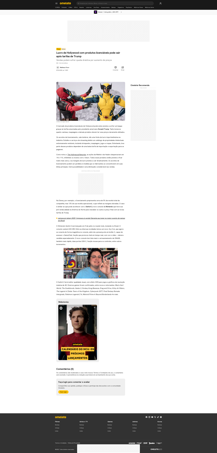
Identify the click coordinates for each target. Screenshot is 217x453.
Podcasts (64, 7)
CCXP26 (57, 7)
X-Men (70, 7)
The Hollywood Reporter (76, 154)
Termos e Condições (61, 443)
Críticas (57, 428)
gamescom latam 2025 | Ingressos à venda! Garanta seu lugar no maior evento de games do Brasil (91, 219)
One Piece (96, 7)
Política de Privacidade (74, 443)
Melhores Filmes (138, 7)
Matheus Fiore (64, 67)
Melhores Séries (149, 7)
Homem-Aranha (105, 7)
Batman (114, 7)
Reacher (82, 7)
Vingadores (121, 7)
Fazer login (63, 392)
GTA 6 (75, 7)
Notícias (57, 425)
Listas (56, 431)
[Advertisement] (90, 75)
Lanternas (89, 7)
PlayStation (129, 7)
